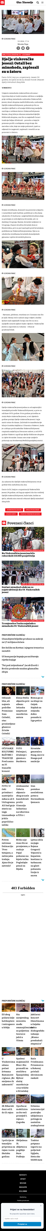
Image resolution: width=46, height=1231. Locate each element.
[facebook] (27, 48)
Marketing (23, 1197)
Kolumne (23, 1191)
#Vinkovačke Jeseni (14, 510)
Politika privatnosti (23, 1200)
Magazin (23, 1187)
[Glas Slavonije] (2, 4)
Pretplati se (22, 1224)
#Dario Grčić (11, 514)
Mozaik (23, 1183)
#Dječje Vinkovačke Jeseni (30, 514)
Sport (23, 1179)
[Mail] (23, 48)
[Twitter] (18, 48)
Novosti (23, 1175)
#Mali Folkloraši (32, 510)
